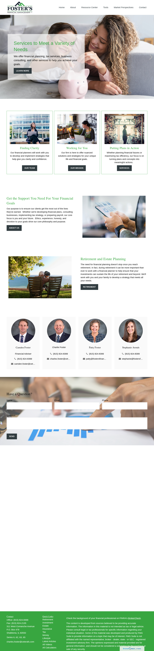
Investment (47, 622)
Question (11, 415)
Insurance (47, 629)
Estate (45, 626)
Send (12, 436)
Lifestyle (46, 638)
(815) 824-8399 (24, 359)
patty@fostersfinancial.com (96, 359)
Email (57, 400)
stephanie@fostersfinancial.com (132, 359)
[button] (62, 7)
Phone (105, 400)
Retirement (47, 619)
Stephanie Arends (130, 347)
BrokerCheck (134, 618)
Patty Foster (95, 347)
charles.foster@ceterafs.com (60, 359)
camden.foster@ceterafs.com (24, 364)
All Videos (47, 644)
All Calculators (49, 647)
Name (9, 400)
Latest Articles (49, 641)
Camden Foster (23, 347)
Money (45, 635)
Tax (44, 632)
